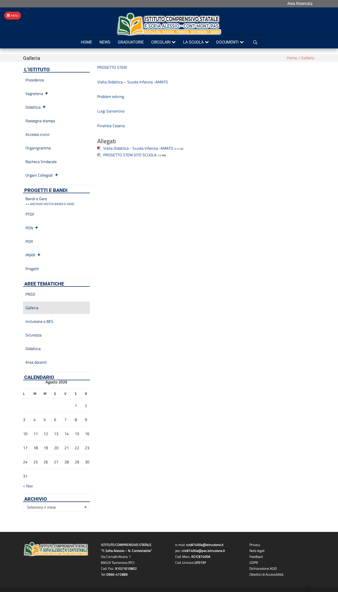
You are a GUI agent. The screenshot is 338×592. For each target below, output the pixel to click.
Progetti (32, 269)
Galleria (31, 308)
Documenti (227, 42)
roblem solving (111, 96)
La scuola (193, 42)
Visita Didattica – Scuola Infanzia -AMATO (132, 82)
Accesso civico (37, 134)
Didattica (33, 107)
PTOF (29, 214)
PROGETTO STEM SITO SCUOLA (130, 155)
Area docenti (36, 362)
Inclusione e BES (39, 321)
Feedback (256, 556)
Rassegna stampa (40, 121)
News (104, 42)
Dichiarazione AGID (263, 568)
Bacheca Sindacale (41, 162)
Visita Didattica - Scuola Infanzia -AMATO (138, 148)
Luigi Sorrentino (110, 111)
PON (29, 228)
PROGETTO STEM (112, 67)
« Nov (28, 486)
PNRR (30, 255)
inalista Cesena (112, 126)
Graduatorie (131, 42)
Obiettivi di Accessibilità (266, 574)
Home (86, 42)
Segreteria (34, 93)
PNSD (30, 294)
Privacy (254, 544)
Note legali (257, 550)
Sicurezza (33, 335)
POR (29, 241)
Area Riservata (300, 3)
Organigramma (38, 148)
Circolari (160, 42)
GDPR (253, 562)
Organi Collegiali (39, 175)
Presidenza (34, 80)
